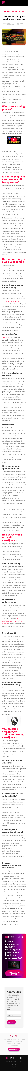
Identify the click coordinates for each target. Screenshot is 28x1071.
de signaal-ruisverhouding (12, 301)
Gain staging (6, 337)
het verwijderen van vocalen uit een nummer (12, 621)
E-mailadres (10, 1015)
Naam (8, 1009)
